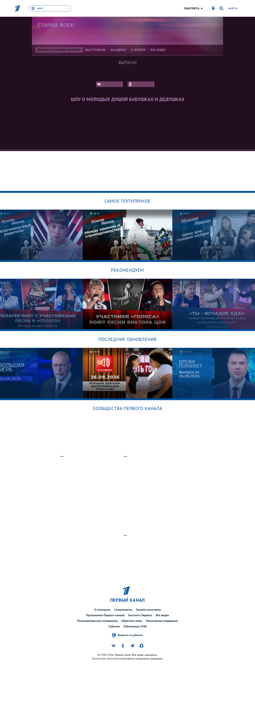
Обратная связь (131, 621)
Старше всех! (56, 25)
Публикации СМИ (135, 626)
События (114, 626)
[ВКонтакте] (109, 84)
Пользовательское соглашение (97, 621)
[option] (127, 235)
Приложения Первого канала (105, 615)
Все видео (162, 615)
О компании (102, 609)
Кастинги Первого (140, 615)
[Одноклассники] (141, 84)
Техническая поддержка (162, 621)
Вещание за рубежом (130, 635)
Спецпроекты (123, 609)
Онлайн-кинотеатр (148, 609)
